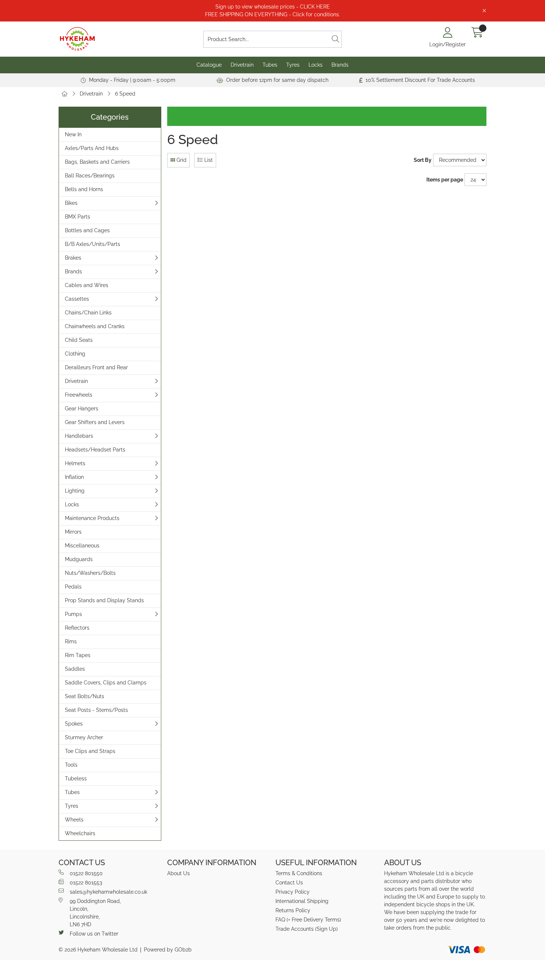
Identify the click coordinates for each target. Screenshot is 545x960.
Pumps (73, 614)
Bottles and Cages (87, 230)
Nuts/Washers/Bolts (90, 573)
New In (73, 134)
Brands (340, 65)
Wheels (74, 820)
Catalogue (209, 65)
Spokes (74, 724)
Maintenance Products (92, 518)
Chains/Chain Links (88, 313)
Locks (315, 65)
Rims (71, 641)
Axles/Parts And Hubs (92, 148)
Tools (71, 765)
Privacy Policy (292, 892)
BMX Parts (77, 217)
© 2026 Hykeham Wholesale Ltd (98, 950)
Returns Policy (292, 910)
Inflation (74, 477)
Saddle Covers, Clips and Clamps (105, 683)
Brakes (73, 258)
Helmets (75, 463)
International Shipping (301, 901)
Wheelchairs (80, 833)
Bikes (71, 203)
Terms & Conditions (298, 873)
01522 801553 (86, 883)
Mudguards (79, 559)
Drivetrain (242, 65)
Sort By (423, 160)
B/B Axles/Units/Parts (92, 244)
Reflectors (77, 628)
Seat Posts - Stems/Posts (96, 710)
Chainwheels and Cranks (95, 326)
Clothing (75, 354)
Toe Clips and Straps (90, 751)
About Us (178, 873)
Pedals (73, 587)
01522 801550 (86, 873)
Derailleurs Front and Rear (96, 367)
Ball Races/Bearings (90, 176)
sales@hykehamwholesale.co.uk (108, 892)
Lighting (75, 491)
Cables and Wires (86, 285)
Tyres (293, 65)
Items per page (444, 180)
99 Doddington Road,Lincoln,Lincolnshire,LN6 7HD (95, 912)
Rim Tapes (77, 655)
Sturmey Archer (84, 737)
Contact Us (289, 883)
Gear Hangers (81, 408)
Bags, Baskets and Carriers (97, 162)
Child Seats (79, 340)
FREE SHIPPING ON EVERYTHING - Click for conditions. (272, 14)
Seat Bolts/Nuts (84, 696)
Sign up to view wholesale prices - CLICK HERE (272, 7)
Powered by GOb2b (168, 950)
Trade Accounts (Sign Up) (306, 929)
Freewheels (78, 395)
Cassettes (77, 299)
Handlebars (79, 436)
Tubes (269, 65)
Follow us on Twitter (94, 934)
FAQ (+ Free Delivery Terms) (308, 920)
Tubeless (76, 778)
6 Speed (125, 94)
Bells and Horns (84, 189)
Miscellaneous (82, 546)
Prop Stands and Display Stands (104, 600)
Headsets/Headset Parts (95, 450)
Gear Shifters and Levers (95, 422)
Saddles (75, 669)
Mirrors (73, 532)
